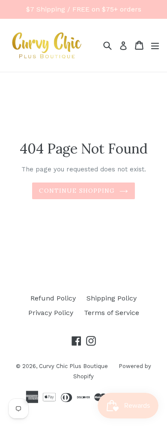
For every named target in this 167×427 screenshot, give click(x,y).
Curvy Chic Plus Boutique (73, 366)
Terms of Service (111, 313)
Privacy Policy (50, 313)
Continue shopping (77, 190)
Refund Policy (53, 298)
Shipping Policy (111, 298)
